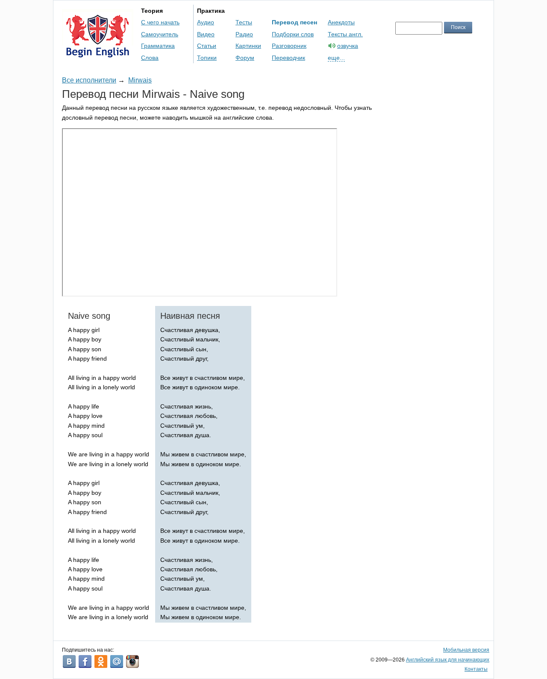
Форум (244, 57)
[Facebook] (85, 661)
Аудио (205, 22)
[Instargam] (132, 661)
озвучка (347, 45)
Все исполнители (89, 80)
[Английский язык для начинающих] (97, 53)
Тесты (243, 22)
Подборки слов (293, 34)
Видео (206, 34)
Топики (207, 57)
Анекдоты (341, 22)
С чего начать (160, 22)
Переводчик (288, 57)
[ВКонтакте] (69, 661)
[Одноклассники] (100, 661)
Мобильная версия (466, 650)
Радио (244, 34)
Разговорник (289, 45)
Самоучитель (159, 34)
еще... (336, 57)
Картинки (248, 45)
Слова (150, 57)
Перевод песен (294, 22)
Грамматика (158, 45)
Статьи (206, 45)
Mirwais (140, 80)
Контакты (476, 669)
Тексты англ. (345, 34)
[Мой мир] (116, 661)
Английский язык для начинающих (447, 660)
